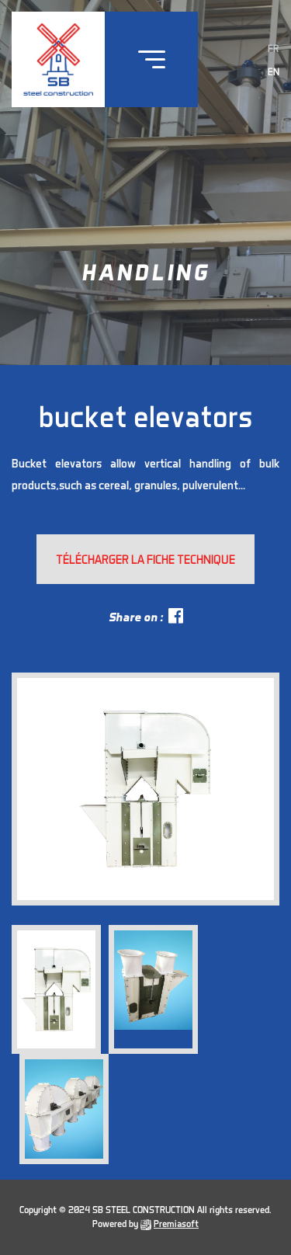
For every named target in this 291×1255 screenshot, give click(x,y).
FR (273, 48)
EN (273, 71)
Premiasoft (176, 1223)
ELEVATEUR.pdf (145, 559)
